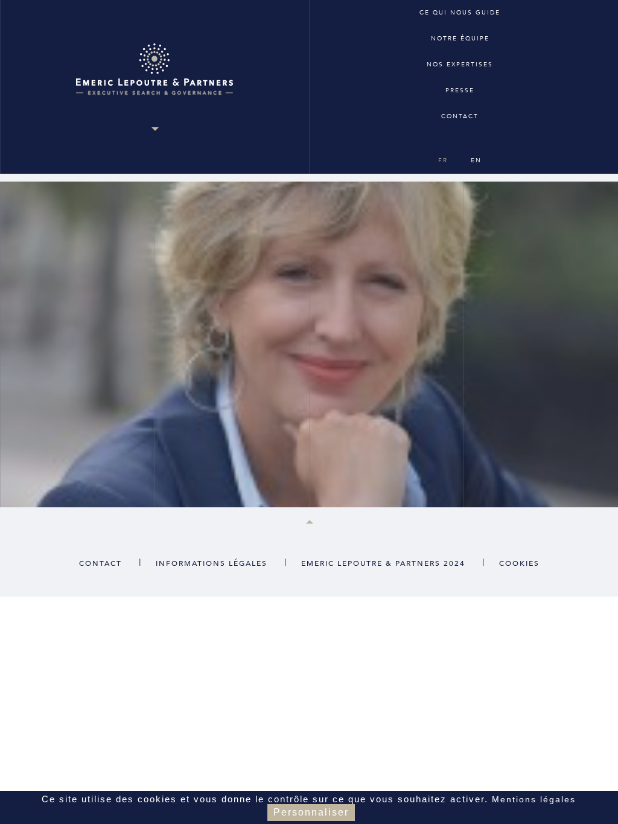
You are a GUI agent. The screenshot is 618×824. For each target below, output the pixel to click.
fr (443, 160)
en (476, 160)
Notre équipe (460, 38)
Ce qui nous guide (459, 12)
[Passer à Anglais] (459, 139)
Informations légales (211, 563)
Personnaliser (311, 812)
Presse (459, 90)
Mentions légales (534, 799)
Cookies (519, 563)
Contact (460, 116)
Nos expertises (460, 64)
